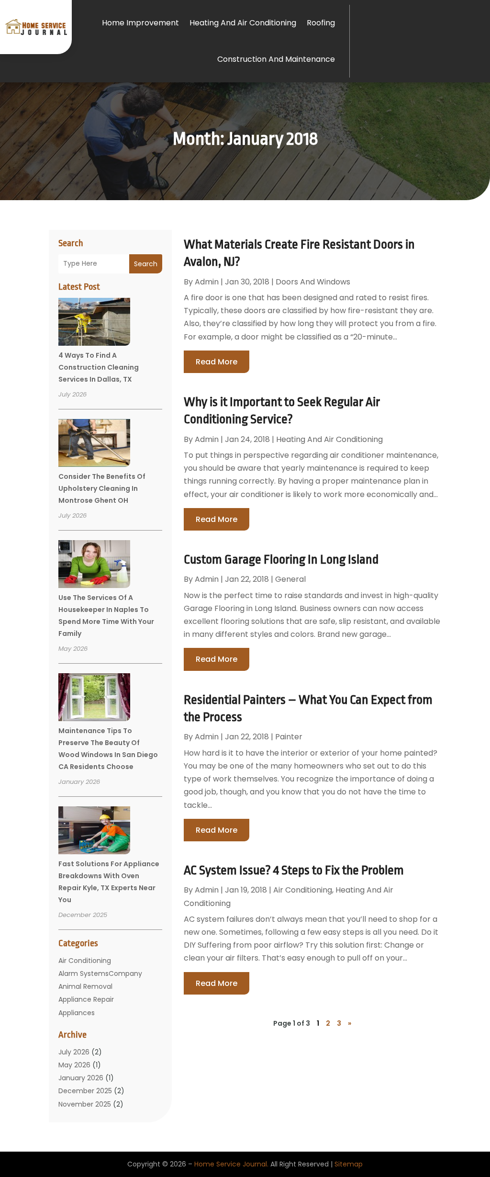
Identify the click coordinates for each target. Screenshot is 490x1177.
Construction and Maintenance (276, 59)
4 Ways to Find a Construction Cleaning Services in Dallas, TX (98, 367)
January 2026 (80, 1078)
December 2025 (85, 1091)
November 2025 (84, 1104)
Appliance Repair (86, 999)
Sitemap (348, 1164)
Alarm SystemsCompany (100, 973)
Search (145, 264)
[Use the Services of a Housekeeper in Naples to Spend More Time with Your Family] (94, 565)
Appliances (76, 1013)
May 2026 (74, 1065)
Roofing (321, 22)
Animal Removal (85, 986)
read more (216, 361)
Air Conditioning (84, 960)
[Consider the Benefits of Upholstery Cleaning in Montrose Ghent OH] (94, 444)
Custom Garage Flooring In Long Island (281, 559)
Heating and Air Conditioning (242, 22)
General (290, 579)
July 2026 (73, 1052)
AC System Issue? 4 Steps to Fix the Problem (294, 870)
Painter (288, 736)
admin (207, 281)
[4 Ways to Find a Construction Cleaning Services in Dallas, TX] (94, 323)
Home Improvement (140, 22)
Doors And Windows (313, 281)
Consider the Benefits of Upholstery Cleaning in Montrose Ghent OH (101, 488)
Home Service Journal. (231, 1164)
